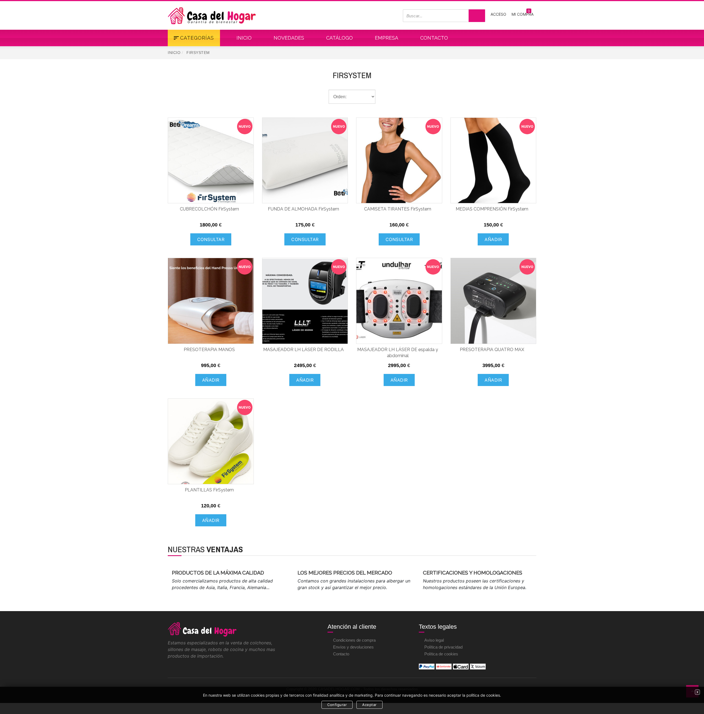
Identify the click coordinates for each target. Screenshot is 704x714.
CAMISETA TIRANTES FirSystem (397, 209)
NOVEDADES (289, 38)
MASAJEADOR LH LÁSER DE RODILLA (303, 349)
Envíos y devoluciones (353, 647)
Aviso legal (434, 640)
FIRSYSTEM (352, 75)
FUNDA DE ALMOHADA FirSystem (303, 209)
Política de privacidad (443, 647)
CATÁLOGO (339, 38)
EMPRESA (386, 38)
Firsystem (198, 52)
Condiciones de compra (354, 640)
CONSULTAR (211, 239)
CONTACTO (434, 38)
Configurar (337, 704)
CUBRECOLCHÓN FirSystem (209, 209)
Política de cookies (441, 654)
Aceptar (369, 704)
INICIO (244, 38)
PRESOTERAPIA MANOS (209, 349)
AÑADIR (493, 239)
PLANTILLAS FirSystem (209, 490)
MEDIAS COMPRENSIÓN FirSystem (492, 209)
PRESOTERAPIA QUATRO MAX (492, 349)
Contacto (341, 654)
